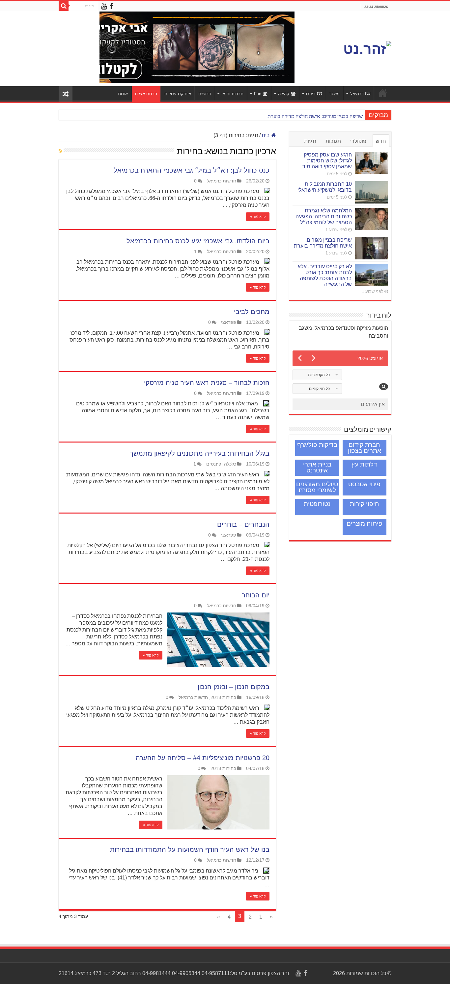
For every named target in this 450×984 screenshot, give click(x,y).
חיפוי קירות (364, 503)
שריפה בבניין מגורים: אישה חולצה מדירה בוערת (315, 116)
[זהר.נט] (367, 48)
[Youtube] (103, 6)
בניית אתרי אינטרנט (317, 467)
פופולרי (358, 141)
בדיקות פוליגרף (317, 444)
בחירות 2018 (223, 697)
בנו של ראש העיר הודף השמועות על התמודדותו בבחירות (189, 849)
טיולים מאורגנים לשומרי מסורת (317, 487)
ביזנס (311, 93)
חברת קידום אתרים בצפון (364, 447)
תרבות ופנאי (232, 93)
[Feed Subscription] (60, 151)
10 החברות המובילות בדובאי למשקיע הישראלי (324, 187)
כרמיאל (357, 93)
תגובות (333, 141)
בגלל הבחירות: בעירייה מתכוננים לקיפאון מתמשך (199, 453)
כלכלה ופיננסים (221, 464)
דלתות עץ (364, 464)
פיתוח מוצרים (364, 523)
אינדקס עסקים (177, 93)
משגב (334, 93)
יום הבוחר (255, 595)
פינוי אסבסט (364, 484)
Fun (257, 93)
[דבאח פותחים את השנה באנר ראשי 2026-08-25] (221, 48)
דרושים (204, 93)
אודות (123, 93)
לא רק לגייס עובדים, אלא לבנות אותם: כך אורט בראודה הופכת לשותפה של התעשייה (324, 275)
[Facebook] (111, 6)
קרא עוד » (258, 216)
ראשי (382, 93)
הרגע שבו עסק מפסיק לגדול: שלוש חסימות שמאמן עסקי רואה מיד (327, 160)
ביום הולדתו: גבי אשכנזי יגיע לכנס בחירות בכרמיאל (198, 241)
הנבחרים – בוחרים (243, 524)
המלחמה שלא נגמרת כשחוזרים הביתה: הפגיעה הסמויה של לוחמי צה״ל (323, 216)
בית (266, 135)
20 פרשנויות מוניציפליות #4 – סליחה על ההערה (202, 757)
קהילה (283, 93)
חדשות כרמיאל (221, 181)
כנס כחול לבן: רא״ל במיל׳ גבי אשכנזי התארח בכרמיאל (191, 170)
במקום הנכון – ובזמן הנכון (233, 686)
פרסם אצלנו (146, 93)
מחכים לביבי (251, 311)
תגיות (310, 141)
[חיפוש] (64, 6)
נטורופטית (317, 503)
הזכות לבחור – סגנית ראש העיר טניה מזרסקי (206, 382)
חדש (381, 141)
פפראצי (228, 322)
